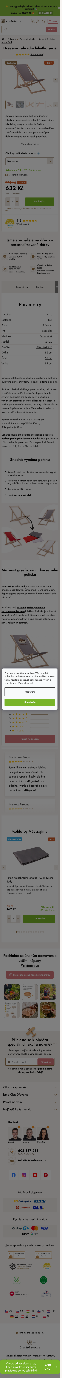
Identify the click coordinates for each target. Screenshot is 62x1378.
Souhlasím (30, 702)
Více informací (25, 683)
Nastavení (30, 691)
